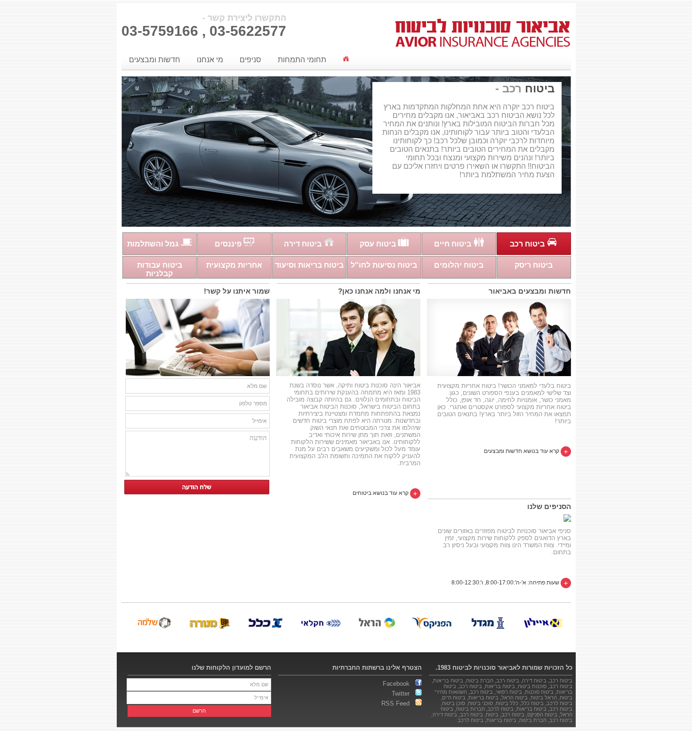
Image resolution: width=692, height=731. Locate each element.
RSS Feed (398, 703)
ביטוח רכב (528, 244)
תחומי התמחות (302, 60)
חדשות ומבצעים (154, 60)
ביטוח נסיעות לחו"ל (384, 265)
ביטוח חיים (453, 244)
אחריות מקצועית (234, 265)
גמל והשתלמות (154, 244)
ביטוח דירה (303, 244)
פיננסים (229, 244)
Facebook (399, 683)
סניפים (250, 60)
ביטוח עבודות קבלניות (159, 269)
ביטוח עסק (379, 244)
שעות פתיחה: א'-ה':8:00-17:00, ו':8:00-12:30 (506, 582)
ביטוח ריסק (534, 265)
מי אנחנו (210, 60)
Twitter (403, 693)
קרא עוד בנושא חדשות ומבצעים (522, 451)
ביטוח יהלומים (458, 265)
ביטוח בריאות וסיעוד (309, 265)
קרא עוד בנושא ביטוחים (381, 493)
